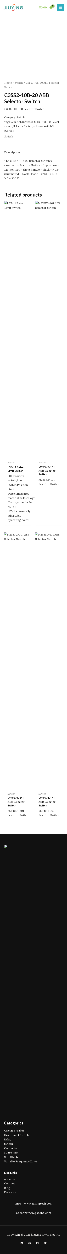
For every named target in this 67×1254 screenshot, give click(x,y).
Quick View (18, 455)
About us (9, 1179)
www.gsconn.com (39, 1212)
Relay (7, 1139)
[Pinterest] (29, 1243)
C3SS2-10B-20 (42, 122)
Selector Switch (22, 126)
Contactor (11, 1148)
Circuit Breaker (14, 1130)
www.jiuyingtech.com (38, 1203)
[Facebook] (37, 1243)
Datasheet (11, 1192)
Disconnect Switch (16, 1135)
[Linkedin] (21, 1243)
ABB (13, 122)
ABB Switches (25, 122)
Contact (9, 1183)
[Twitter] (45, 1243)
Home (8, 82)
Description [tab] (12, 152)
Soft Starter (12, 1157)
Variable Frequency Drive (20, 1161)
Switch (19, 82)
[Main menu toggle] (60, 7)
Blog (7, 1188)
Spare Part (11, 1152)
